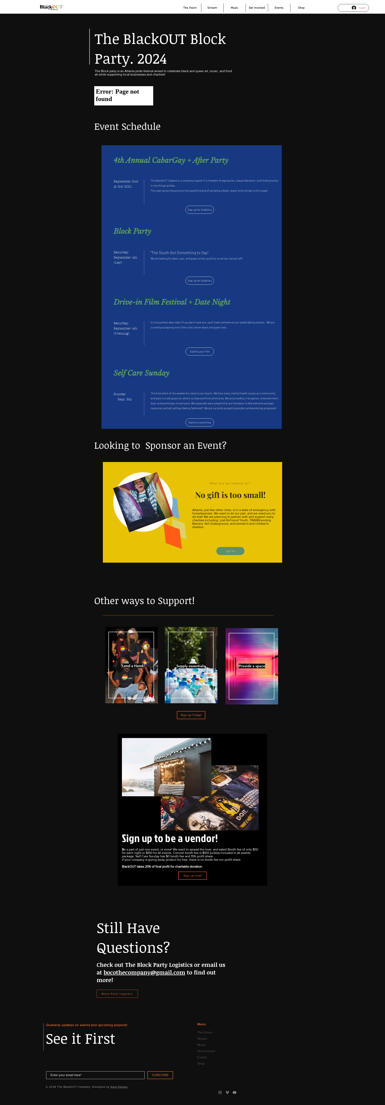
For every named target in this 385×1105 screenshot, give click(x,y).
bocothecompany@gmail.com (144, 972)
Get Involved (206, 1051)
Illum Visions (119, 1086)
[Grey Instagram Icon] (220, 1092)
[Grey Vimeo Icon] (227, 1092)
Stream (202, 1038)
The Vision (204, 1032)
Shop (201, 1063)
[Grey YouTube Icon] (234, 1092)
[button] (192, 876)
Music (201, 1045)
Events (202, 1057)
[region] (131, 665)
